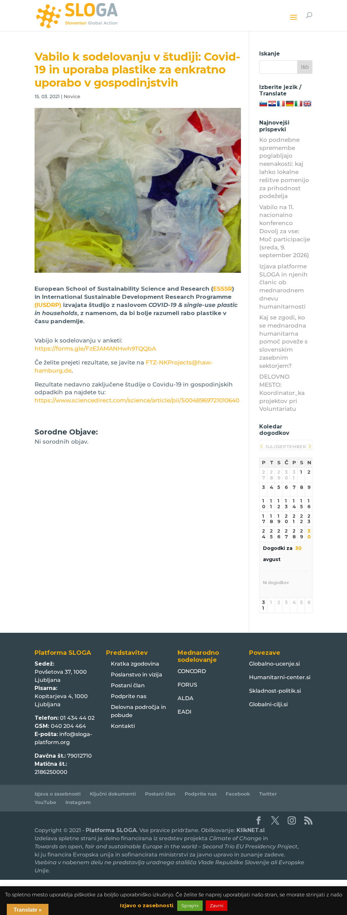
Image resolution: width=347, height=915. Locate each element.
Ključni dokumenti (113, 794)
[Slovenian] (263, 104)
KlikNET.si (251, 830)
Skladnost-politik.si (275, 691)
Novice (72, 96)
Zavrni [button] (216, 905)
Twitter (268, 794)
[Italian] (298, 104)
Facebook (238, 794)
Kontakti (123, 726)
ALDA (185, 698)
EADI (184, 712)
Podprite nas (128, 696)
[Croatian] (272, 104)
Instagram (78, 802)
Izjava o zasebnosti (58, 794)
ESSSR (222, 288)
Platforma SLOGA (111, 830)
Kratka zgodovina (135, 664)
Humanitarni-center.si (279, 677)
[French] (281, 104)
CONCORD (192, 671)
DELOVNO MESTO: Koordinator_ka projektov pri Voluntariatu (282, 392)
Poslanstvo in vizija (136, 674)
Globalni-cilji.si (268, 704)
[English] (307, 104)
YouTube (45, 802)
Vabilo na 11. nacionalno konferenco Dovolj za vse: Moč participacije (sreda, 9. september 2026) (284, 231)
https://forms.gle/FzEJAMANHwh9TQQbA (95, 348)
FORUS (187, 685)
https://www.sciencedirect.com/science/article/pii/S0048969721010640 (137, 400)
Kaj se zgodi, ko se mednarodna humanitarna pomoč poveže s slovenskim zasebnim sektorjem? (283, 341)
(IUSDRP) (48, 305)
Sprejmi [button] (190, 905)
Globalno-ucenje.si (274, 664)
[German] (290, 104)
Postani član (128, 685)
